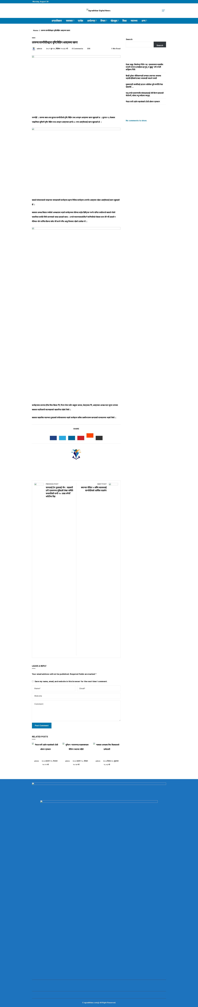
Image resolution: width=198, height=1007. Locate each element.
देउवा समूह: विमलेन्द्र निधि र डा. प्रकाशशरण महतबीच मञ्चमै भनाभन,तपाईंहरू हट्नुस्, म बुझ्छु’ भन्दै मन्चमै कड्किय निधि (144, 67)
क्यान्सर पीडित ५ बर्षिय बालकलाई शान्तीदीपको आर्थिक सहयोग (94, 487)
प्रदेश (80, 20)
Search (129, 39)
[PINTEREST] (80, 438)
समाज (33, 38)
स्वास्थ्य (134, 20)
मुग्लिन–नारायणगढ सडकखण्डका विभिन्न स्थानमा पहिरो (76, 755)
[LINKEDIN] (71, 438)
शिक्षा (124, 20)
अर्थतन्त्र (91, 20)
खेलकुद (114, 20)
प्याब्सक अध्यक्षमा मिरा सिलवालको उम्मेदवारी (107, 755)
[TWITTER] (62, 438)
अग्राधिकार (57, 20)
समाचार (69, 20)
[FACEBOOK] (53, 438)
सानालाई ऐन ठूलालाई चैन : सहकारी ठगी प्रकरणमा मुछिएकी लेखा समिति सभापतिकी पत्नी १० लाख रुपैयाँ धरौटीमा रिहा (59, 490)
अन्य (143, 20)
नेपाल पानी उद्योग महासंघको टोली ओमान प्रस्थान (45, 755)
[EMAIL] (99, 438)
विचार (103, 20)
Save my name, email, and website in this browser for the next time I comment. (71, 681)
